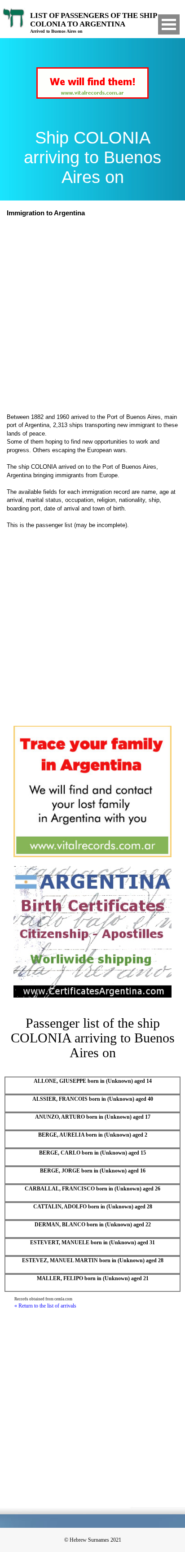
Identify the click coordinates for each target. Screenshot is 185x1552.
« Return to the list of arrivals (45, 1306)
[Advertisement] (92, 316)
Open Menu (169, 24)
